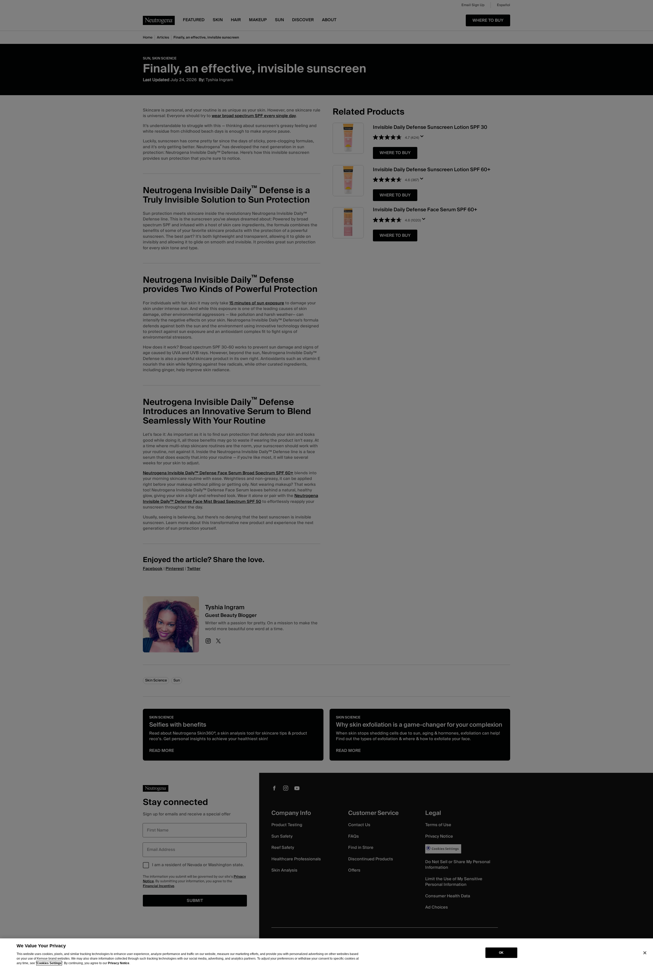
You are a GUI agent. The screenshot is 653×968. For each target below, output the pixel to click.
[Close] (644, 952)
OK (501, 952)
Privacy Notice (118, 963)
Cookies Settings (49, 963)
